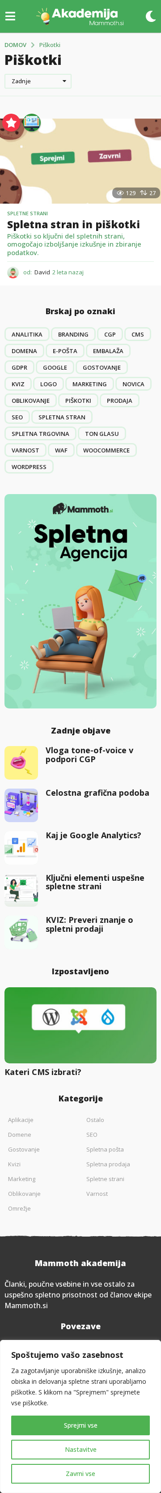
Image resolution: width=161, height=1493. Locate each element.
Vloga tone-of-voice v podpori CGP (89, 754)
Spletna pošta (105, 1149)
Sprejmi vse (80, 1425)
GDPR (19, 367)
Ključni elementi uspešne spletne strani (95, 882)
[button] (10, 16)
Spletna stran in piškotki (73, 224)
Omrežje (19, 1208)
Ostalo (95, 1120)
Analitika (27, 334)
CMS (137, 334)
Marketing (89, 384)
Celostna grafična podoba (97, 792)
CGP (110, 334)
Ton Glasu (102, 434)
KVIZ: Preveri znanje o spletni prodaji (89, 924)
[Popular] (11, 123)
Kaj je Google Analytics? (93, 835)
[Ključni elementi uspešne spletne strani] (21, 890)
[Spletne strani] (32, 123)
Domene (19, 1134)
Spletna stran (61, 417)
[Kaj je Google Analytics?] (21, 848)
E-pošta (65, 351)
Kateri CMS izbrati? (42, 1071)
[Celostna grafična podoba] (21, 805)
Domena (24, 351)
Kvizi (14, 1164)
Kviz (18, 384)
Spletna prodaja (108, 1164)
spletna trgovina (40, 434)
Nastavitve (81, 1449)
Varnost (25, 450)
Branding (73, 334)
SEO (17, 417)
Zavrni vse (80, 1473)
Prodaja (119, 401)
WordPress (29, 467)
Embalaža (108, 351)
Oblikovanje (31, 401)
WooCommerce (106, 450)
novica (133, 384)
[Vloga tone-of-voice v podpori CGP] (21, 763)
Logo (48, 384)
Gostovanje (102, 367)
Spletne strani (27, 213)
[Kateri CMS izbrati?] (80, 1025)
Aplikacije (21, 1120)
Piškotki (78, 401)
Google (55, 367)
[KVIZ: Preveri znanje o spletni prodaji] (21, 932)
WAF (61, 450)
